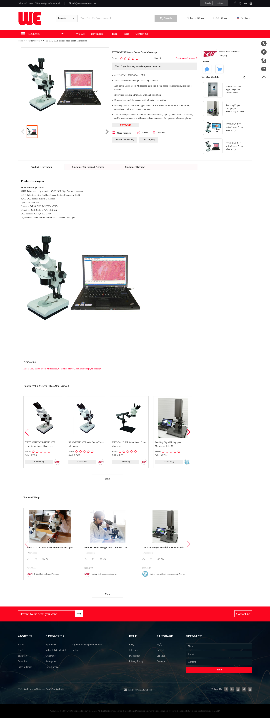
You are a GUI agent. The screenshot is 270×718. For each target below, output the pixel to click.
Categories (54, 636)
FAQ (131, 644)
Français (161, 661)
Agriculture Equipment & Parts (87, 644)
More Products (123, 133)
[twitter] (244, 689)
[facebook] (226, 689)
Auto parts (50, 661)
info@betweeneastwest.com (84, 3)
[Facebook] (235, 3)
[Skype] (240, 3)
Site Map (22, 655)
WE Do (80, 33)
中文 (159, 644)
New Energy (51, 667)
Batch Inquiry (148, 139)
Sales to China (25, 667)
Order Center (221, 18)
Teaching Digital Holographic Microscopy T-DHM (168, 444)
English (244, 18)
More (107, 478)
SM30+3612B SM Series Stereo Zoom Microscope (129, 444)
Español (161, 655)
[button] (188, 432)
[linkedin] (232, 689)
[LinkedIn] (245, 3)
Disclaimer (134, 655)
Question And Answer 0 (186, 58)
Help (126, 33)
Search (168, 18)
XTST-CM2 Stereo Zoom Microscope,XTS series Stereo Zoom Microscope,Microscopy (62, 369)
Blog (115, 33)
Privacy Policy (136, 661)
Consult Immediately (125, 139)
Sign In (208, 3)
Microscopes (34, 41)
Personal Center (197, 18)
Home (20, 41)
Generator (50, 655)
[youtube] (250, 689)
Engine (75, 650)
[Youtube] (251, 3)
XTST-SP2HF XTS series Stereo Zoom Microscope (86, 444)
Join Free (219, 3)
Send (219, 669)
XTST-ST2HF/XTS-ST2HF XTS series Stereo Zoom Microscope (40, 444)
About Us (25, 636)
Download (97, 33)
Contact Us (141, 33)
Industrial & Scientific (56, 650)
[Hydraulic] (238, 689)
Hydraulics (50, 644)
